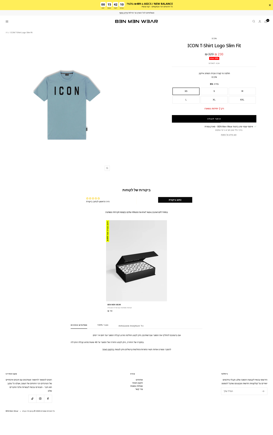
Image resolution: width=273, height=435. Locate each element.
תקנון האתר (137, 382)
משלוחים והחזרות (79, 325)
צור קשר (139, 389)
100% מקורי (102, 325)
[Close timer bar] (270, 5)
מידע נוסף (123, 12)
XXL (242, 99)
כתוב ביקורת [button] (175, 199)
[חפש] (254, 21)
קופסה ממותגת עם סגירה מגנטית (119, 307)
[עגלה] (265, 21)
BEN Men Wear (114, 304)
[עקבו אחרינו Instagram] (40, 399)
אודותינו (139, 379)
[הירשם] (263, 391)
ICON (214, 38)
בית (7, 32)
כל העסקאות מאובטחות (131, 325)
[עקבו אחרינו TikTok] (32, 399)
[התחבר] (259, 21)
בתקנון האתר (108, 349)
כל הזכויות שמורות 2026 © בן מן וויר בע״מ (38, 411)
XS (186, 91)
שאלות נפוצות (136, 386)
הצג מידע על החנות (228, 134)
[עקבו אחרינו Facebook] (48, 399)
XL (214, 99)
